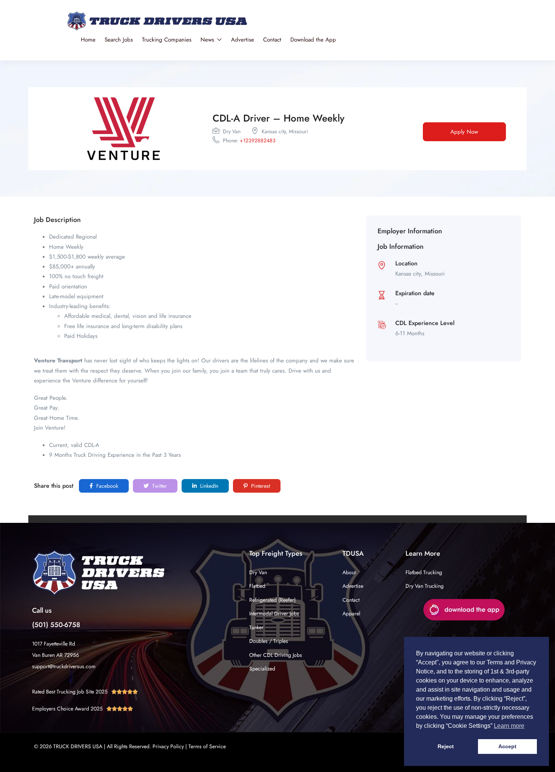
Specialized (262, 668)
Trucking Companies (166, 39)
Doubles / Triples (268, 641)
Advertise (242, 39)
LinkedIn (208, 486)
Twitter (159, 486)
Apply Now (464, 132)
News (208, 39)
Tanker (256, 627)
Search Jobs (119, 39)
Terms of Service (207, 746)
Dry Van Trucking (424, 586)
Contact (272, 39)
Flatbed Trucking (423, 572)
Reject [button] (446, 746)
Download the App (313, 39)
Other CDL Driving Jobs (275, 655)
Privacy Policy (168, 746)
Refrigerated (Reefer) (272, 600)
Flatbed (257, 586)
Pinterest (260, 486)
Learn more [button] (509, 726)
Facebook (106, 486)
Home (88, 39)
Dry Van (258, 572)
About (349, 572)
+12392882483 (258, 140)
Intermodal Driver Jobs (274, 613)
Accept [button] (507, 746)
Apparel (351, 613)
